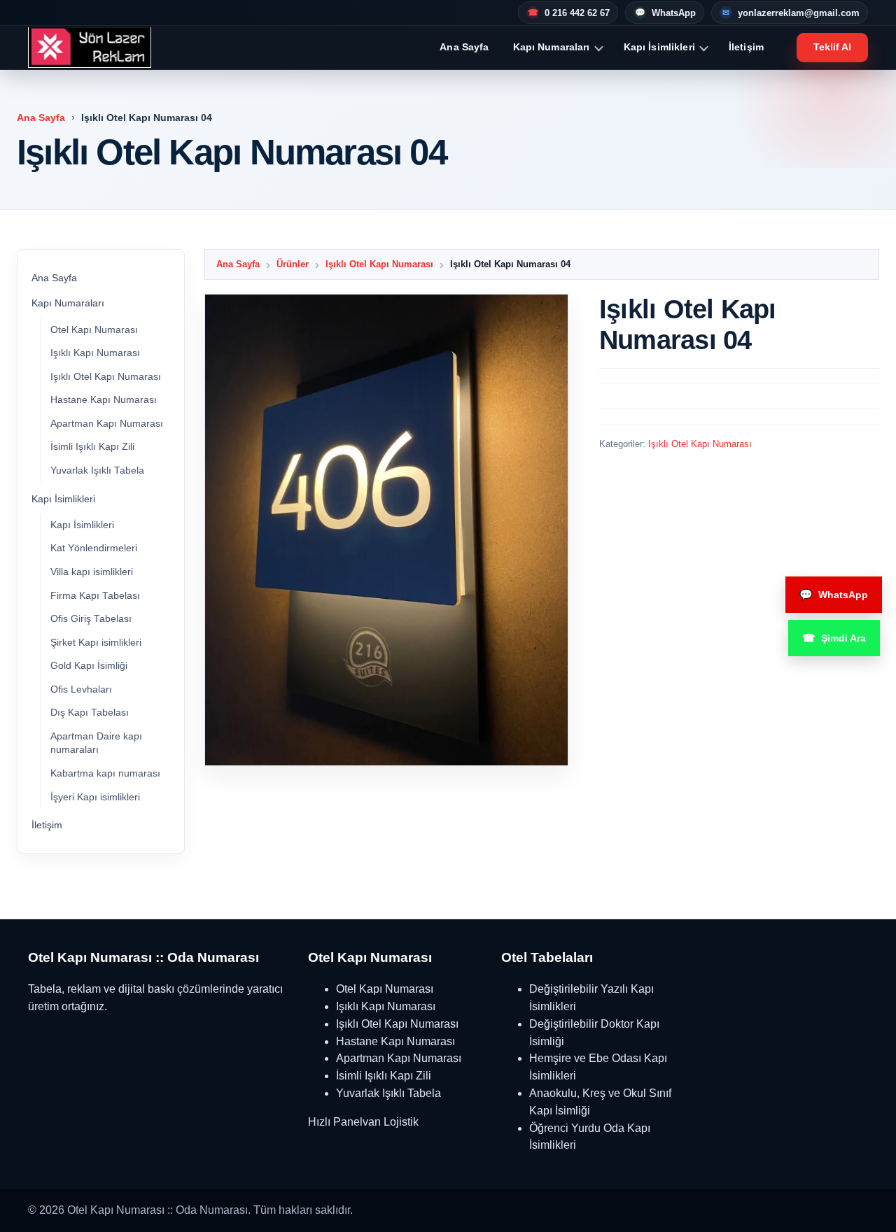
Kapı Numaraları (551, 46)
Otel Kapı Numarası (94, 330)
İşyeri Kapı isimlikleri (95, 797)
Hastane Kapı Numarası (103, 400)
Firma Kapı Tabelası (95, 595)
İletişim (746, 46)
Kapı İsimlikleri (659, 46)
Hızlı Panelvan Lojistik (363, 1122)
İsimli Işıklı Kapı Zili (92, 446)
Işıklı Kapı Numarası (95, 353)
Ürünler (292, 264)
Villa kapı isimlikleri (91, 572)
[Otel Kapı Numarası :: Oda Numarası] (89, 47)
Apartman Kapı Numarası (106, 423)
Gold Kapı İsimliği (88, 665)
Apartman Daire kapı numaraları (96, 743)
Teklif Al (832, 46)
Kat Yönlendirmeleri (93, 548)
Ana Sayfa (464, 46)
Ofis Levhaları (81, 689)
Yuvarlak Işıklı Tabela (97, 470)
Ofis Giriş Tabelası (91, 619)
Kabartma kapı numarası (105, 773)
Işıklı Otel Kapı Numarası (105, 376)
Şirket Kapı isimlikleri (95, 642)
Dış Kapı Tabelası (89, 712)
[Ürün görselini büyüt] (386, 530)
